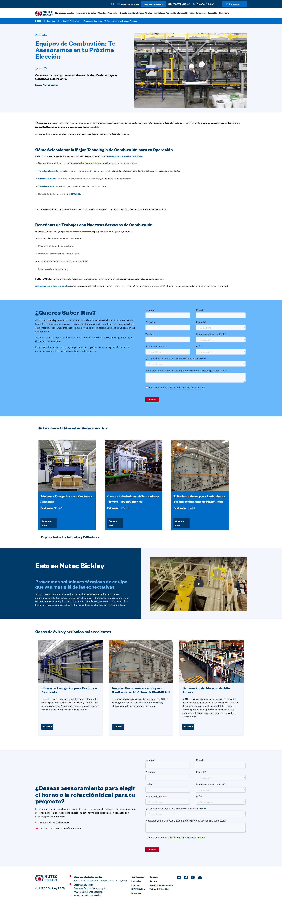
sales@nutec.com (130, 4)
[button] (206, 4)
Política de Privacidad (159, 888)
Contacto (154, 876)
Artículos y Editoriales (70, 21)
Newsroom (50, 21)
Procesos (135, 884)
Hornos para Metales (64, 12)
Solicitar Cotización (153, 4)
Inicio (38, 21)
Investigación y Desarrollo (161, 884)
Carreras (153, 880)
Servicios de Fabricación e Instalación (171, 12)
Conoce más (46, 523)
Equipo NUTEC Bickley (46, 85)
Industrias (136, 880)
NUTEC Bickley (138, 888)
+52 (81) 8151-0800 (59, 822)
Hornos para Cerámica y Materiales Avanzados (97, 12)
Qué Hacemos (137, 876)
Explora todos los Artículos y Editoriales (70, 537)
